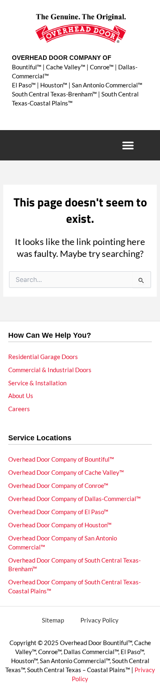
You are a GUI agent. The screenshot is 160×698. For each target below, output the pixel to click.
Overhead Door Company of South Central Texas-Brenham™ (74, 565)
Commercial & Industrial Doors (49, 369)
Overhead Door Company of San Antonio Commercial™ (62, 543)
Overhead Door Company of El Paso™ (58, 511)
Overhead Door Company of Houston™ (60, 525)
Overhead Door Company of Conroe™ (58, 485)
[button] (128, 145)
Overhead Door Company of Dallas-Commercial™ (74, 498)
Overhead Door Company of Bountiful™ (61, 459)
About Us (20, 395)
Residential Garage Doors (43, 356)
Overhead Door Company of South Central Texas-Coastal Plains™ (74, 587)
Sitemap (53, 620)
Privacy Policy (99, 620)
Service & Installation (37, 383)
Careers (19, 408)
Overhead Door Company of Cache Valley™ (66, 472)
